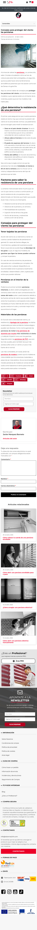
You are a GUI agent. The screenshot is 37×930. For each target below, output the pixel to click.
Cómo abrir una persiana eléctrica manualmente (15, 641)
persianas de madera (9, 354)
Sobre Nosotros (7, 739)
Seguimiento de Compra (11, 779)
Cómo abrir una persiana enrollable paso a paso (18, 573)
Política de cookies (8, 751)
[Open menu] (4, 2)
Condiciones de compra (10, 743)
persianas (21, 72)
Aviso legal (5, 755)
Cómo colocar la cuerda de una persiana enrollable (18, 538)
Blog (3, 792)
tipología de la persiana (19, 322)
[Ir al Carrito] (31, 2)
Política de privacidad (9, 747)
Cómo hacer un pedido (10, 767)
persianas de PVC (21, 339)
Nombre (4, 479)
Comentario (6, 459)
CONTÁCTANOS (18, 851)
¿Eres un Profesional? (9, 796)
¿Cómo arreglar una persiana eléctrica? (17, 607)
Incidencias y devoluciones (11, 775)
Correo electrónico (8, 486)
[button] (14, 409)
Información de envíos (10, 771)
